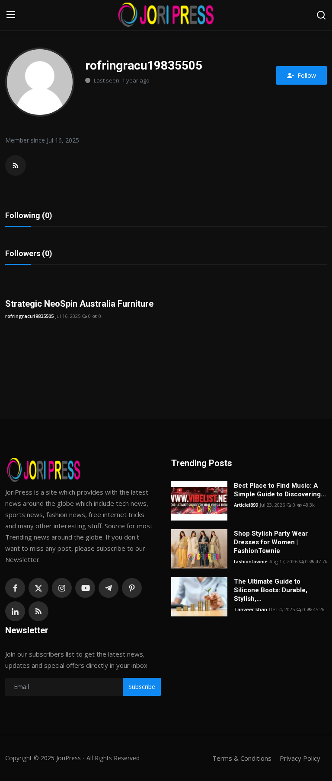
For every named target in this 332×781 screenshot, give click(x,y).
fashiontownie (251, 561)
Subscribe (141, 687)
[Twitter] (38, 588)
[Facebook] (15, 588)
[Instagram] (62, 588)
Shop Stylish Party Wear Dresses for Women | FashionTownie (271, 542)
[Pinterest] (132, 588)
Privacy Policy (300, 758)
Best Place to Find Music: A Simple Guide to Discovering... (280, 490)
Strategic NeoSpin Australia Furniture (79, 303)
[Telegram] (108, 588)
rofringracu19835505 (29, 316)
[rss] (38, 611)
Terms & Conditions (241, 758)
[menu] (11, 15)
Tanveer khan (250, 609)
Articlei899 (246, 505)
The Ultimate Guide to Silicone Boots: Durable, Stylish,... (270, 590)
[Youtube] (85, 588)
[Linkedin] (15, 611)
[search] (321, 15)
